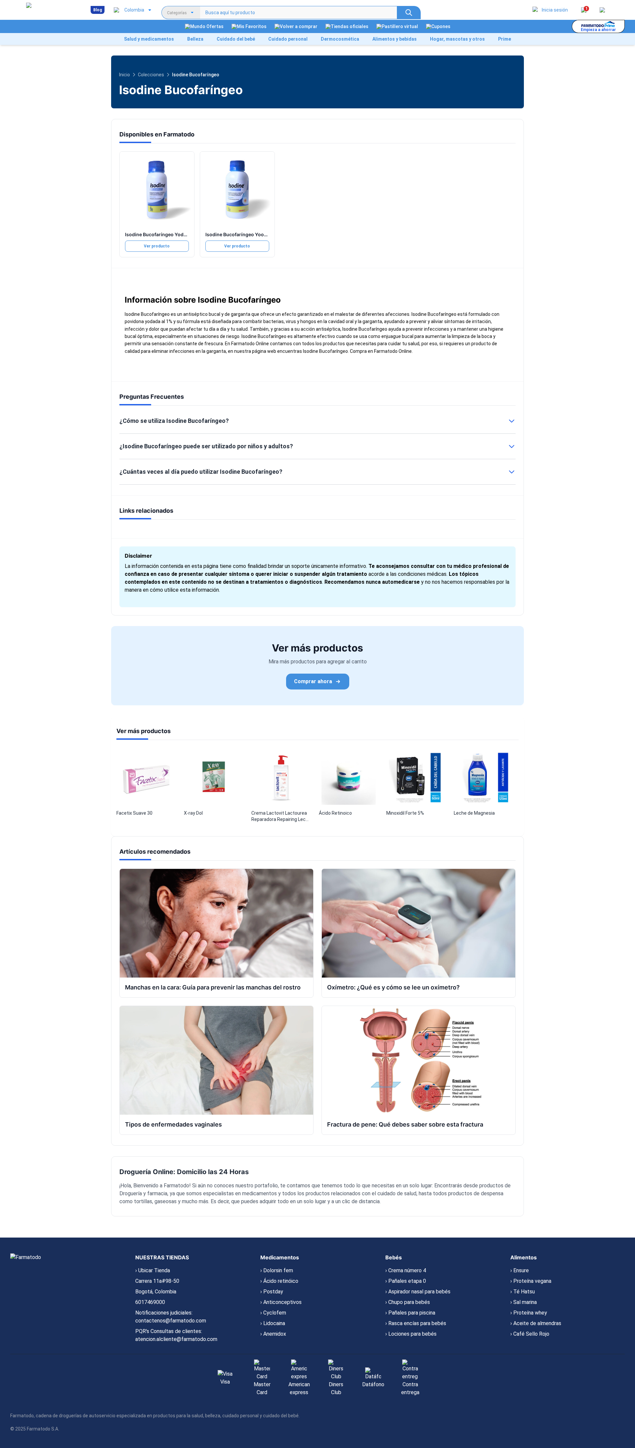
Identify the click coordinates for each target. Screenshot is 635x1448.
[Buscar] (409, 12)
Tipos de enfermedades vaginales (173, 1124)
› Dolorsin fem (276, 1270)
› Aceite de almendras (535, 1323)
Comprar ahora (313, 681)
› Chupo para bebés (407, 1302)
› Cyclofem (273, 1313)
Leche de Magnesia (474, 813)
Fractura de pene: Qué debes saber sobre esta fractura (405, 1124)
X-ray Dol (193, 813)
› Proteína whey (528, 1313)
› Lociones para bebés (411, 1334)
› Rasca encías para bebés (415, 1323)
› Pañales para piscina (410, 1313)
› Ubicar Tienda (152, 1270)
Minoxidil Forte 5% (405, 813)
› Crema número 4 (405, 1270)
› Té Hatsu (522, 1291)
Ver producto (157, 246)
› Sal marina (523, 1302)
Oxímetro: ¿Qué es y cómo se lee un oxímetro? (393, 987)
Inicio (124, 74)
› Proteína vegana (530, 1281)
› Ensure (519, 1270)
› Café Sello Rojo (529, 1334)
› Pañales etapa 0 (405, 1281)
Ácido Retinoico (335, 813)
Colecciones (151, 74)
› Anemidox (273, 1334)
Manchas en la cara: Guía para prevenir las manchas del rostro (213, 987)
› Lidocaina (272, 1323)
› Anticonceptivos (281, 1302)
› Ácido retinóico (279, 1281)
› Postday (271, 1291)
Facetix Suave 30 (134, 813)
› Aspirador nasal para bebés (417, 1291)
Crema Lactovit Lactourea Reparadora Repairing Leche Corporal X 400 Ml (281, 816)
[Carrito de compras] (602, 10)
